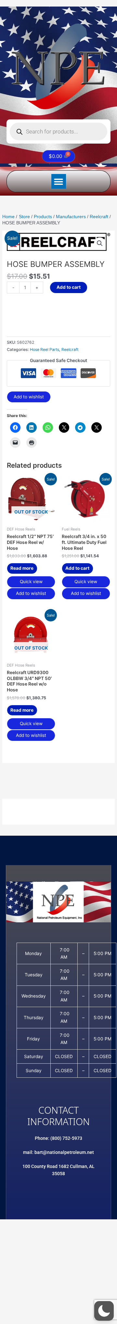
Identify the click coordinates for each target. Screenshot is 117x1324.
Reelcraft (69, 349)
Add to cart (69, 287)
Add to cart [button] (77, 568)
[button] (58, 181)
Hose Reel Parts (44, 349)
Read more (21, 568)
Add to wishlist (29, 396)
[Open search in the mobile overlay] (58, 131)
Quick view (31, 581)
